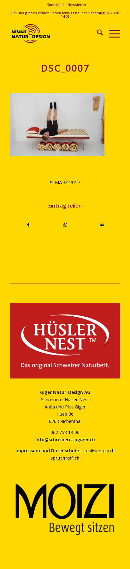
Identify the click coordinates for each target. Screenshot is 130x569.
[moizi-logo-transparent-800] (65, 509)
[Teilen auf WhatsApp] (65, 225)
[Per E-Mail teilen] (102, 225)
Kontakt (53, 4)
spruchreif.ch (65, 458)
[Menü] (111, 33)
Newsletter (77, 4)
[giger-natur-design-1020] (54, 33)
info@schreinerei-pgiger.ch (65, 440)
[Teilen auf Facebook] (28, 225)
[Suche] (97, 33)
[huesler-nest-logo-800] (65, 340)
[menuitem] (53, 4)
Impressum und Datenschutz (47, 451)
